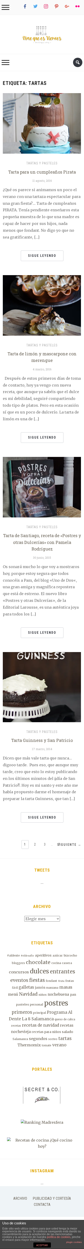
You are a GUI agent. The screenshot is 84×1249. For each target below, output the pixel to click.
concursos (19, 972)
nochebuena (58, 994)
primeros (22, 1012)
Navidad (28, 994)
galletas (26, 987)
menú (13, 994)
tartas (65, 1038)
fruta (61, 981)
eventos (19, 980)
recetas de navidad (40, 1025)
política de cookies (58, 1237)
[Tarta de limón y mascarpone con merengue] (42, 305)
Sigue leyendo (42, 256)
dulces (39, 971)
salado (67, 1032)
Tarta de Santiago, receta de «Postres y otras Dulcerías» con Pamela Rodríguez (42, 542)
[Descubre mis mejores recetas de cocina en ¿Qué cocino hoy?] (42, 1143)
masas (65, 987)
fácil (15, 987)
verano (59, 1045)
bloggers (18, 963)
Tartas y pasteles (42, 163)
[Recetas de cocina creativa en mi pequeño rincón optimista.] (42, 34)
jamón (40, 988)
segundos (38, 1038)
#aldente (13, 955)
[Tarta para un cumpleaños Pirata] (42, 123)
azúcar (57, 955)
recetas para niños (46, 1032)
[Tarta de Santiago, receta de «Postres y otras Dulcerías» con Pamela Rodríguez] (42, 486)
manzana (52, 987)
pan (73, 995)
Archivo (20, 1198)
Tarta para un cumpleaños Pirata (42, 172)
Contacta (42, 1204)
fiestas (37, 980)
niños (42, 994)
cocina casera (61, 963)
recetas (16, 1025)
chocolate (38, 962)
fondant (51, 981)
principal (39, 1012)
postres (56, 1003)
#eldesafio (27, 955)
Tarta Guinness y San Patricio (42, 740)
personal (36, 1004)
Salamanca (20, 1039)
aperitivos (43, 955)
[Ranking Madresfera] (42, 1122)
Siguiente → (69, 845)
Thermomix (29, 1045)
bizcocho (70, 955)
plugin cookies (74, 1242)
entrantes (62, 971)
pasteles (22, 1004)
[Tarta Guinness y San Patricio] (42, 686)
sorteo (52, 1039)
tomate (46, 1045)
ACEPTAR (42, 1245)
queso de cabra (65, 1019)
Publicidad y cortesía (52, 1198)
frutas (69, 981)
